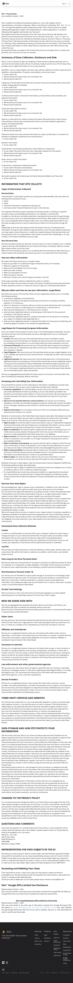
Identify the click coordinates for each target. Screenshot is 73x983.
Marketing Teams (57, 948)
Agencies (56, 937)
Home (36, 935)
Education (57, 945)
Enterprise (38, 944)
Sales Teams (57, 952)
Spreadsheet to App (67, 954)
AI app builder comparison (67, 959)
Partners (66, 938)
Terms (47, 972)
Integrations (67, 950)
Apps (45, 935)
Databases (47, 938)
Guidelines (54, 972)
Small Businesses (57, 941)
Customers (66, 935)
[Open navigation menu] (69, 3)
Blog (64, 944)
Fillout (46, 941)
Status (65, 963)
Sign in (64, 3)
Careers (37, 938)
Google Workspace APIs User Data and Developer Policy (34, 907)
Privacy (42, 972)
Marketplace (67, 947)
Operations (57, 955)
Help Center (67, 941)
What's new (38, 941)
